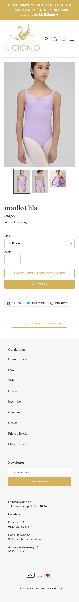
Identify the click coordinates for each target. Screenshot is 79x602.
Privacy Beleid (17, 433)
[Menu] (72, 38)
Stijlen (12, 380)
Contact (13, 423)
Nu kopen (39, 284)
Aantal (8, 251)
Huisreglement (17, 359)
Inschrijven (15, 401)
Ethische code (17, 444)
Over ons (14, 412)
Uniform (13, 391)
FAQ (11, 369)
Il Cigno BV (33, 588)
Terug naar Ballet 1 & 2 (42, 323)
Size (7, 235)
